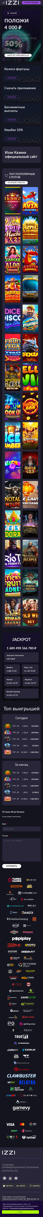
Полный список (16, 183)
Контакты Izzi (10, 1171)
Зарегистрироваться (18, 55)
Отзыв (5, 836)
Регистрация (31, 2)
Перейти (11, 78)
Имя (4, 824)
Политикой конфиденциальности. (22, 1208)
